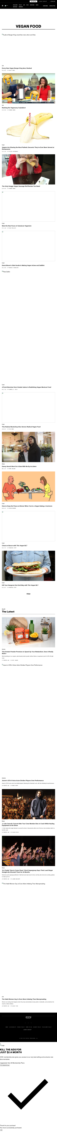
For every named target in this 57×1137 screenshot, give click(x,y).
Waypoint (15, 6)
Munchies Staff (12, 547)
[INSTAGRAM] (27, 1022)
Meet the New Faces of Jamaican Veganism (16, 226)
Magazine (15, 4)
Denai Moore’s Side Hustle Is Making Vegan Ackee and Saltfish (23, 265)
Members (21, 6)
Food (3, 144)
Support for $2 (4, 1063)
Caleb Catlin (15, 832)
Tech (27, 4)
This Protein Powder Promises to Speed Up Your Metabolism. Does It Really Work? (27, 652)
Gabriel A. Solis (13, 389)
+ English (52, 1)
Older (29, 594)
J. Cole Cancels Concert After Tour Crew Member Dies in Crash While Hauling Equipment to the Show (28, 824)
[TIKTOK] (30, 1022)
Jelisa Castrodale (13, 151)
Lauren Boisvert (16, 879)
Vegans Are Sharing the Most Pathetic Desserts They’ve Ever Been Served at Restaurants (28, 148)
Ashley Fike (15, 1006)
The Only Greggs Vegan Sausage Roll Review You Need (21, 186)
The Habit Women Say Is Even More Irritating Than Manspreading (24, 999)
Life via (3, 649)
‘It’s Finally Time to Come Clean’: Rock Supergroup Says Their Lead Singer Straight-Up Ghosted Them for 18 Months (27, 871)
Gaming (4, 778)
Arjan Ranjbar (12, 508)
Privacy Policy (21, 1027)
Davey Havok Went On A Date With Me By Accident (19, 466)
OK (1, 1130)
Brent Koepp (15, 785)
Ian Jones (11, 429)
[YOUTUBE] (33, 1022)
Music (37, 4)
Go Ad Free (33, 1)
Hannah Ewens (12, 110)
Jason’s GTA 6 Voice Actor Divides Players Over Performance (23, 780)
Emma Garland (12, 468)
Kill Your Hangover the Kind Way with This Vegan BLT (20, 585)
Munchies (32, 4)
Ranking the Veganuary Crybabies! (14, 108)
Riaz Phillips (12, 228)
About (7, 1027)
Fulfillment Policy (47, 1027)
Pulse (20, 4)
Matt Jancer (15, 660)
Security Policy (37, 1027)
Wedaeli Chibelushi (13, 267)
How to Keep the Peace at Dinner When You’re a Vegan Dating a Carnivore (27, 506)
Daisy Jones (12, 70)
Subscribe (45, 5)
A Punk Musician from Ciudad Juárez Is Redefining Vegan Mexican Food (26, 387)
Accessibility (12, 1027)
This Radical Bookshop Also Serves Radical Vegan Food (21, 427)
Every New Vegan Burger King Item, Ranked (17, 68)
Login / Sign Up (43, 1)
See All (3, 609)
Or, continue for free (5, 1065)
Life (24, 4)
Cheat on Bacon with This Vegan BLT (14, 545)
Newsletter (52, 5)
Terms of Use (29, 1027)
